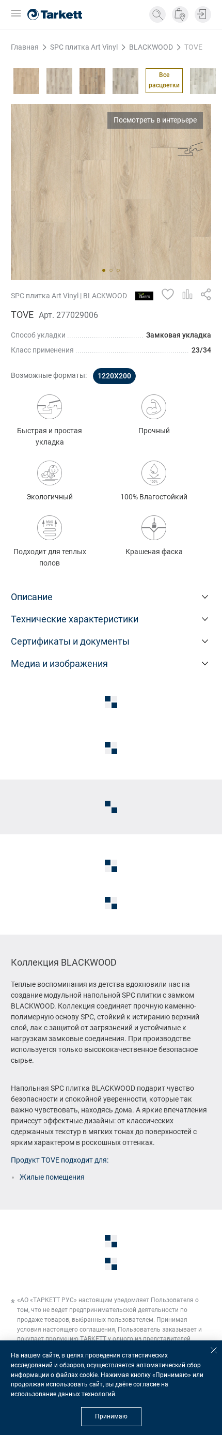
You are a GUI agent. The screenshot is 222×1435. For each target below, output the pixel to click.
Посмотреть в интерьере (155, 120)
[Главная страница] (54, 14)
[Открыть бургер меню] (16, 14)
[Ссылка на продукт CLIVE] (125, 81)
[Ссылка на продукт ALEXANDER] (26, 81)
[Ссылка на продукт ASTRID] (59, 81)
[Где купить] (180, 14)
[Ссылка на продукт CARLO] (92, 81)
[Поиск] (157, 14)
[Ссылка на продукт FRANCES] (203, 81)
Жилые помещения (52, 1177)
